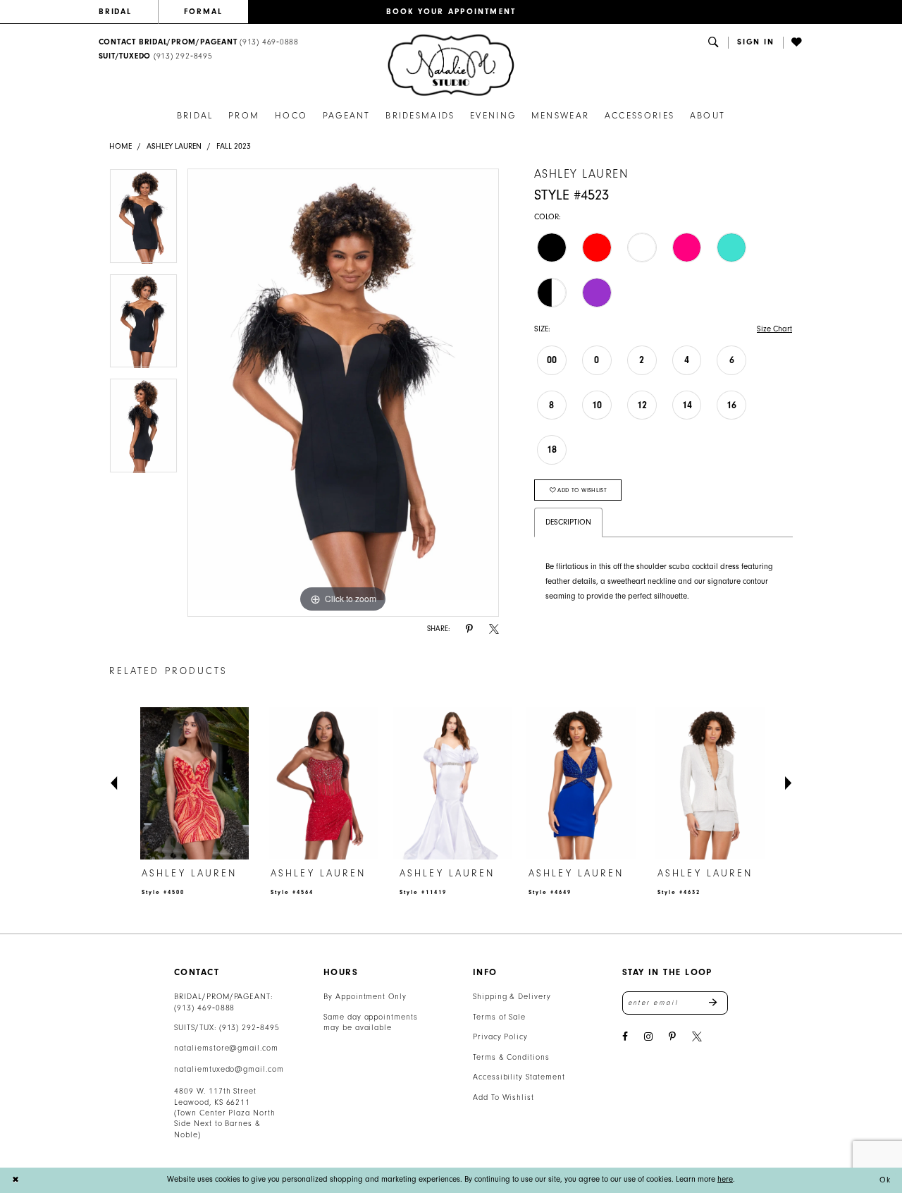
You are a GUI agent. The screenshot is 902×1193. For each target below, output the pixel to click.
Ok (884, 1180)
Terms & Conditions (511, 1057)
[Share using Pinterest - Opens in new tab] (469, 629)
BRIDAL (115, 11)
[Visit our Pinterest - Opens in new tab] (672, 1037)
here (725, 1179)
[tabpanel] (143, 221)
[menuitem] (128, 12)
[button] (756, 43)
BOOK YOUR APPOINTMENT (451, 11)
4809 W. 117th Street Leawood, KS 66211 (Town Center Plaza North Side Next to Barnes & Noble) (225, 1113)
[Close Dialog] (15, 1179)
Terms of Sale (499, 1017)
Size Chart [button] (774, 329)
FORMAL (203, 11)
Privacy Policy (500, 1036)
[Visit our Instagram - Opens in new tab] (648, 1037)
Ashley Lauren (174, 146)
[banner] (451, 65)
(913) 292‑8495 (249, 1027)
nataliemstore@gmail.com (226, 1048)
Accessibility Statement (519, 1077)
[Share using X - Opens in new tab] (494, 629)
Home (120, 146)
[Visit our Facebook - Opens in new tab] (625, 1037)
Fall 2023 (233, 146)
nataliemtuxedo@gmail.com (229, 1069)
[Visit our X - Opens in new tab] (697, 1037)
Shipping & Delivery (512, 996)
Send (718, 1002)
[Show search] (714, 43)
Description (568, 522)
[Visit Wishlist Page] (798, 43)
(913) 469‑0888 (204, 1007)
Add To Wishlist (503, 1097)
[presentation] (194, 783)
